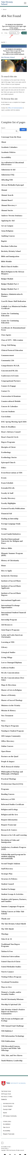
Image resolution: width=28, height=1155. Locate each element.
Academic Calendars (9, 147)
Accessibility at (6, 1146)
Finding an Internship (9, 519)
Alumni (4, 190)
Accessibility (6, 157)
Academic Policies (8, 152)
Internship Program (9, 620)
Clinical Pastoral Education (12, 350)
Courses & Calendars (9, 406)
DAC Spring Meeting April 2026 (13, 422)
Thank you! (5, 919)
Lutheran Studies (8, 668)
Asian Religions (7, 231)
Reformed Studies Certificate (12, 804)
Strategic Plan (6, 874)
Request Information (9, 820)
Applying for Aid (7, 221)
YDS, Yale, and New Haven (11, 1055)
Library (4, 647)
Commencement (7, 355)
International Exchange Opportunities (10, 606)
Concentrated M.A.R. (9, 371)
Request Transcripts (8, 1134)
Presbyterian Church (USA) (12, 784)
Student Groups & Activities (12, 894)
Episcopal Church (8, 462)
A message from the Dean (11, 137)
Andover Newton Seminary (11, 216)
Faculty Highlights (8, 503)
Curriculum (6, 417)
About (3, 142)
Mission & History (8, 710)
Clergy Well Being (8, 345)
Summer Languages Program (12, 906)
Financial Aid (6, 514)
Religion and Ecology (9, 809)
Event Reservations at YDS (11, 473)
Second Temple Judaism (10, 864)
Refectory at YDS (8, 799)
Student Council (7, 884)
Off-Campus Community (11, 736)
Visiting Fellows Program (11, 977)
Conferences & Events (10, 376)
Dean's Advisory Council (11, 432)
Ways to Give (6, 987)
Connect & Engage (8, 386)
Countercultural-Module (11, 401)
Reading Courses (7, 794)
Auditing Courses (8, 236)
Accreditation (6, 1124)
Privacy (5, 1148)
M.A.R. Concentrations (10, 673)
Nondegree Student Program (12, 731)
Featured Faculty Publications (13, 508)
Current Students (8, 411)
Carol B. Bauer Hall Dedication (13, 301)
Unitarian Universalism (10, 956)
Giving (3, 529)
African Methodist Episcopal (12, 185)
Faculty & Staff (7, 493)
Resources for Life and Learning (14, 835)
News (3, 721)
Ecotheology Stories (9, 457)
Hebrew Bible (6, 548)
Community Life (7, 360)
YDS (7, 1031)
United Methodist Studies (11, 967)
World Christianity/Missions (12, 999)
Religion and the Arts (9, 815)
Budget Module (7, 279)
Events (3, 478)
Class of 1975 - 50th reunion (12, 340)
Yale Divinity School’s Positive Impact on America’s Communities (13, 1012)
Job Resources (6, 625)
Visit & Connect (7, 972)
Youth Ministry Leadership (11, 1061)
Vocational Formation (9, 982)
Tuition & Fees (7, 951)
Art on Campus (7, 226)
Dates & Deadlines (8, 427)
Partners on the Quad (9, 756)
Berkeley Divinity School (11, 251)
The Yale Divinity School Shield (13, 924)
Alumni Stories (7, 210)
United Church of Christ (10, 961)
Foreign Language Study (10, 524)
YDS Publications (8, 1041)
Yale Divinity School (7, 3)
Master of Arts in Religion (11, 690)
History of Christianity (10, 560)
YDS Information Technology (12, 1036)
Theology (4, 934)
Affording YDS (7, 180)
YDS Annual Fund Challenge (12, 1026)
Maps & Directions (8, 685)
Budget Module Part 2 (10, 284)
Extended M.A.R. (8, 488)
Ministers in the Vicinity (10, 705)
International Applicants (10, 600)
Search (3, 128)
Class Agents (6, 335)
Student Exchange (8, 889)
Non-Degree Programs (10, 726)
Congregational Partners (11, 381)
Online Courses (7, 746)
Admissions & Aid (8, 170)
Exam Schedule (7, 483)
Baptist (4, 241)
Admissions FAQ (7, 175)
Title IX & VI (6, 939)
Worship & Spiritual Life (11, 1004)
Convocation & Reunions (11, 396)
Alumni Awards (7, 195)
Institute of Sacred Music (11, 581)
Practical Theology (8, 779)
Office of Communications (15, 108)
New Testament (7, 716)
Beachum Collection (9, 246)
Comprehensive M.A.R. (10, 366)
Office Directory (7, 741)
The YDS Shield (7, 929)
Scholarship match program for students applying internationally (13, 856)
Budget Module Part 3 (10, 289)
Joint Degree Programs (10, 630)
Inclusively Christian (9, 576)
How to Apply (6, 571)
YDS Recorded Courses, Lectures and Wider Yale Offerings (11, 1048)
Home (3, 566)
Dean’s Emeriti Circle (9, 437)
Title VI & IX (6, 1127)
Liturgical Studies (8, 652)
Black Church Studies (9, 267)
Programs (5, 789)
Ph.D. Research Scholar (10, 767)
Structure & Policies (9, 879)
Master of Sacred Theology (11, 700)
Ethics (3, 468)
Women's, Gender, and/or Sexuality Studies (11, 993)
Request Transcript (8, 825)
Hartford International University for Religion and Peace (12, 541)
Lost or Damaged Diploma (11, 662)
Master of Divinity (8, 695)
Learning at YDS (7, 642)
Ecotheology (6, 452)
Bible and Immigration (10, 256)
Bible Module (6, 261)
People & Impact (7, 761)
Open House (6, 751)
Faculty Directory (8, 498)
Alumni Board (6, 200)
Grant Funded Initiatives (11, 534)
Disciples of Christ (8, 447)
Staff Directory (7, 869)
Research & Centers (9, 830)
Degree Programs (8, 442)
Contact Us (5, 391)
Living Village (6, 657)
